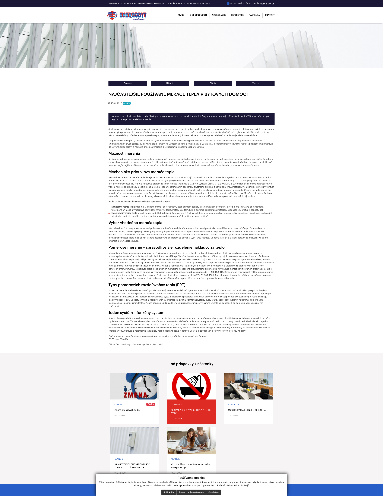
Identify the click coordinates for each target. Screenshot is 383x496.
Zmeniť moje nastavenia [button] (191, 492)
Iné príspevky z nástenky (191, 364)
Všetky (255, 83)
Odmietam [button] (213, 492)
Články (213, 83)
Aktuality (170, 83)
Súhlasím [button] (169, 492)
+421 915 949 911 (267, 4)
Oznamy (128, 83)
